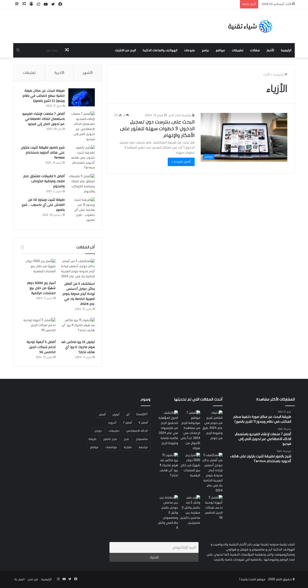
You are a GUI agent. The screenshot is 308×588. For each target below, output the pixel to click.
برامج (205, 50)
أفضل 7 (127, 422)
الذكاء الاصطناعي (137, 430)
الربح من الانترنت (125, 50)
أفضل (102, 414)
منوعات (189, 50)
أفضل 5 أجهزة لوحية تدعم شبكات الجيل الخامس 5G (41, 347)
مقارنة (128, 447)
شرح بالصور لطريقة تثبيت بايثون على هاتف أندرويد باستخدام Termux (43, 152)
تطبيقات (237, 50)
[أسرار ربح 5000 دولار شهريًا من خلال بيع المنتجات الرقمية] (38, 268)
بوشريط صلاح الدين (179, 115)
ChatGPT (142, 414)
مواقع (220, 50)
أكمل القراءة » (181, 161)
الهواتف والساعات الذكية (160, 50)
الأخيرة (59, 73)
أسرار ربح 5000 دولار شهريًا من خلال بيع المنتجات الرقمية (41, 288)
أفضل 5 (143, 422)
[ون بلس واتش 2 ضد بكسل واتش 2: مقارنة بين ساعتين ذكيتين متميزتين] (190, 510)
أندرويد (112, 422)
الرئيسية (286, 50)
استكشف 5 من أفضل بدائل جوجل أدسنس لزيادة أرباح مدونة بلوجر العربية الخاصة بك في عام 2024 (79, 294)
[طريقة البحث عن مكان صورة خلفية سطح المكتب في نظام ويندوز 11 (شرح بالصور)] (81, 97)
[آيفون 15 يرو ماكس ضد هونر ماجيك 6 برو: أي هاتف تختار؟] (77, 327)
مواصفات (111, 447)
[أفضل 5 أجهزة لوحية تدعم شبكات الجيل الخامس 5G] (38, 327)
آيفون (115, 414)
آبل (127, 414)
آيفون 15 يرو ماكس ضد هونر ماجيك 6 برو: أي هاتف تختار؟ (78, 347)
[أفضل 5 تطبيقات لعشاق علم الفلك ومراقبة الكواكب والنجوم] (81, 184)
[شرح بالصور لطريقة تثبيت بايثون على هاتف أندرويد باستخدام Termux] (81, 157)
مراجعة (143, 447)
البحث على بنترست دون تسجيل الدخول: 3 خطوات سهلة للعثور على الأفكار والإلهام (157, 128)
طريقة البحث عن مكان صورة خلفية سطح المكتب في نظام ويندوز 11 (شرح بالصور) (44, 96)
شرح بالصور (110, 439)
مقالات (255, 50)
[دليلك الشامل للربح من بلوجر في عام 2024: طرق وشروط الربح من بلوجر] (212, 425)
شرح (126, 439)
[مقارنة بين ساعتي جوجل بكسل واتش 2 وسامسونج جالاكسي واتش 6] (168, 512)
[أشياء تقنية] (250, 26)
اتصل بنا (19, 579)
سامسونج (142, 439)
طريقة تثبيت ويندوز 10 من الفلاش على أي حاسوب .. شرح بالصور (43, 205)
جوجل (98, 430)
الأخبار (270, 50)
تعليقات (29, 73)
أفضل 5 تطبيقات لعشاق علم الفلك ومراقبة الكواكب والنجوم (44, 181)
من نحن (33, 579)
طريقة (92, 439)
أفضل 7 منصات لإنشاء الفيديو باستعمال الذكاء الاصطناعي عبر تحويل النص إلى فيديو (43, 119)
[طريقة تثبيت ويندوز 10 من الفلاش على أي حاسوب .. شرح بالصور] (81, 210)
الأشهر (88, 73)
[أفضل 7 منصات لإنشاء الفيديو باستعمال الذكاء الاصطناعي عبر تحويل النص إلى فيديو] (81, 126)
